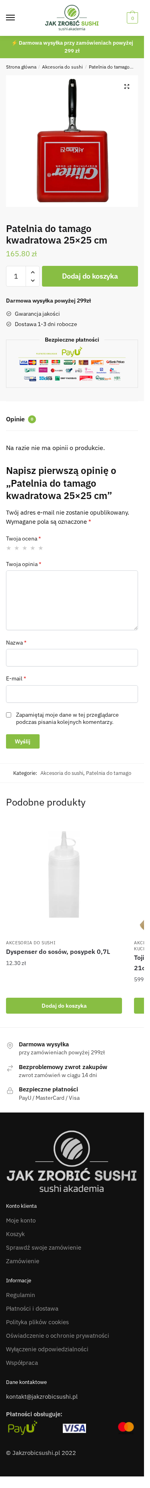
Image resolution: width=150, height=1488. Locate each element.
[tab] (72, 420)
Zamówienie (22, 1261)
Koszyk (15, 1234)
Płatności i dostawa (32, 1308)
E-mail (16, 678)
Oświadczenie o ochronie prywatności (57, 1335)
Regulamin (20, 1295)
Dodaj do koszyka (90, 276)
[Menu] (18, 18)
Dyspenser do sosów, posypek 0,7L (58, 951)
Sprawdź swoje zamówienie (43, 1247)
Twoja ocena (23, 538)
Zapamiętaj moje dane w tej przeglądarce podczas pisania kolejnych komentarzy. (67, 718)
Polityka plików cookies (37, 1322)
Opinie (19, 419)
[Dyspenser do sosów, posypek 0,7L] (64, 877)
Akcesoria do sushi (62, 67)
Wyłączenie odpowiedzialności (47, 1349)
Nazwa (16, 642)
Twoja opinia (23, 564)
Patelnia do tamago (109, 67)
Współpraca (22, 1362)
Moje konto (21, 1220)
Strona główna (21, 67)
